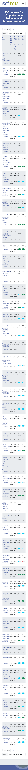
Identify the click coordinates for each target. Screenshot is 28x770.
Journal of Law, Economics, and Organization (6, 57)
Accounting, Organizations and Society (6, 570)
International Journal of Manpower (6, 557)
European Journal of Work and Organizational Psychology (6, 160)
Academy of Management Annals (6, 83)
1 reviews (5, 63)
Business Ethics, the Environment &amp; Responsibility (6, 359)
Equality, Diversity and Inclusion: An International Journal (6, 463)
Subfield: (5, 33)
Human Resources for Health (5, 435)
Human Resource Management (6, 203)
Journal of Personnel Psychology (5, 391)
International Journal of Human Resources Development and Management (6, 128)
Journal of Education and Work (5, 702)
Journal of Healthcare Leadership (5, 344)
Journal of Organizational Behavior (6, 478)
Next (13, 29)
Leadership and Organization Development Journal (6, 96)
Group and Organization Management (6, 636)
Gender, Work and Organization (6, 726)
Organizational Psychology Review (6, 190)
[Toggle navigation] (23, 3)
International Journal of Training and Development (6, 329)
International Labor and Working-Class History (6, 218)
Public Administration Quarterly (6, 446)
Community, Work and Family (5, 405)
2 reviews (5, 471)
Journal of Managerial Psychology (5, 303)
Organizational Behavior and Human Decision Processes (6, 275)
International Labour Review (6, 659)
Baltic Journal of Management (6, 70)
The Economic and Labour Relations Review (5, 420)
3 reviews (5, 718)
